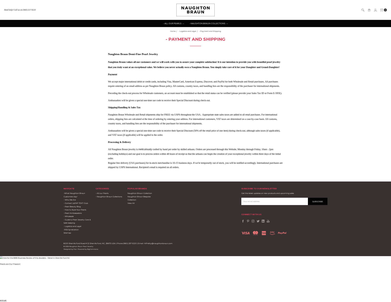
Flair (75, 249)
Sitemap (67, 233)
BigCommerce (92, 249)
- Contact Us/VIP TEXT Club (76, 203)
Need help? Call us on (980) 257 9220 (20, 10)
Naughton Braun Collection (140, 193)
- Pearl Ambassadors (73, 213)
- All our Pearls (172, 23)
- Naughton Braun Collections (207, 23)
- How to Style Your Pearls (75, 210)
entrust (3, 300)
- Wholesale (69, 216)
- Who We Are (70, 200)
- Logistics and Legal (72, 226)
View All (131, 203)
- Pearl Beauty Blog (72, 206)
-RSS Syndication (71, 229)
